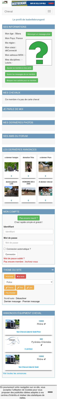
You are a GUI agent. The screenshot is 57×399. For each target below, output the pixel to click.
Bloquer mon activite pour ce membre (21, 80)
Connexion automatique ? (19, 248)
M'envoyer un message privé (38, 34)
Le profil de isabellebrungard (29, 19)
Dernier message (12, 301)
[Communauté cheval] (4, 2)
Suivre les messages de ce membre (21, 74)
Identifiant (9, 226)
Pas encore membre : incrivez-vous (21, 261)
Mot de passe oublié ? (14, 258)
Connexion (10, 254)
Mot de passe (10, 237)
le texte (10, 276)
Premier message (31, 301)
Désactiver (21, 298)
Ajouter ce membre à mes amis (19, 68)
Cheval (9, 11)
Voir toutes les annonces (14, 373)
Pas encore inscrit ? (28, 218)
